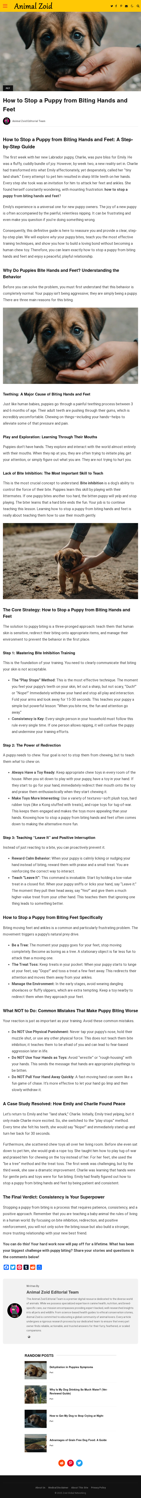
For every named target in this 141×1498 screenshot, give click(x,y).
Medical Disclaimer (58, 1487)
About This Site (79, 1487)
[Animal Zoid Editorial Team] (14, 1317)
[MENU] (5, 6)
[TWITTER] (111, 6)
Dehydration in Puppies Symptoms (36, 1370)
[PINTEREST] (121, 6)
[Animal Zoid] (33, 6)
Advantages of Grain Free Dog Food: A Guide (36, 1443)
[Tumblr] (26, 1267)
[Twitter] (13, 1267)
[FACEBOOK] (116, 6)
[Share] (39, 1267)
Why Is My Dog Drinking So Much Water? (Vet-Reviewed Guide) (36, 1394)
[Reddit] (32, 1267)
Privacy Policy (98, 1487)
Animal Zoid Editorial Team (28, 121)
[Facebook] (6, 1267)
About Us (40, 1487)
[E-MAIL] (126, 6)
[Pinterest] (19, 1267)
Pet (8, 88)
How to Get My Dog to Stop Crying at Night (36, 1419)
